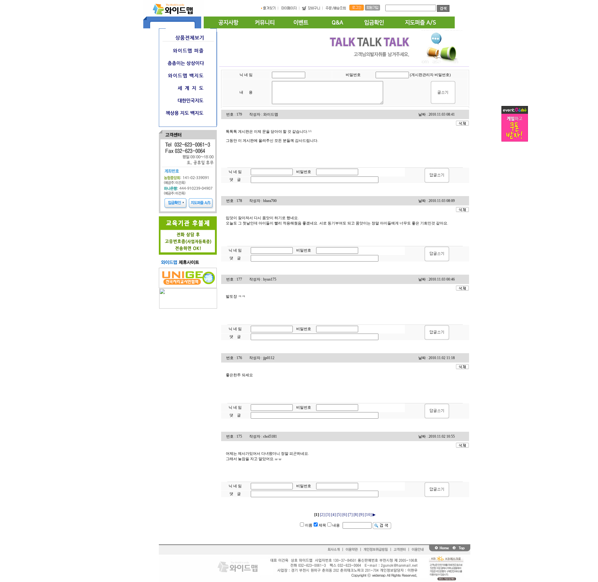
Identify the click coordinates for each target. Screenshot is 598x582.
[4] (333, 514)
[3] (327, 514)
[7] (350, 514)
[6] (344, 514)
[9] (361, 514)
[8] (356, 514)
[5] (339, 514)
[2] (322, 514)
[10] (368, 514)
